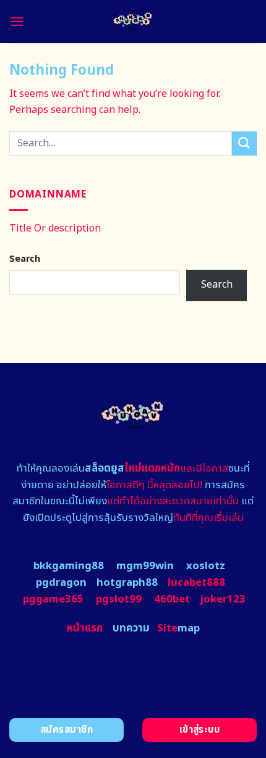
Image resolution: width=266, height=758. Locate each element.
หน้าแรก (85, 628)
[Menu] (16, 21)
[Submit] (244, 143)
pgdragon (61, 583)
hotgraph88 (127, 583)
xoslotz (205, 566)
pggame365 (53, 599)
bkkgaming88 (68, 566)
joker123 (223, 599)
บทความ (131, 628)
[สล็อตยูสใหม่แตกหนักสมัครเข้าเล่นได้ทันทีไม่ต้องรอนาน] (133, 21)
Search (24, 258)
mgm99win (145, 566)
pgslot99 (119, 599)
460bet (172, 599)
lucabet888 (196, 583)
